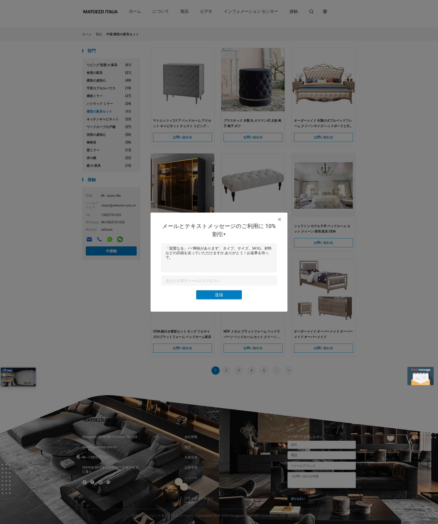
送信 (219, 294)
